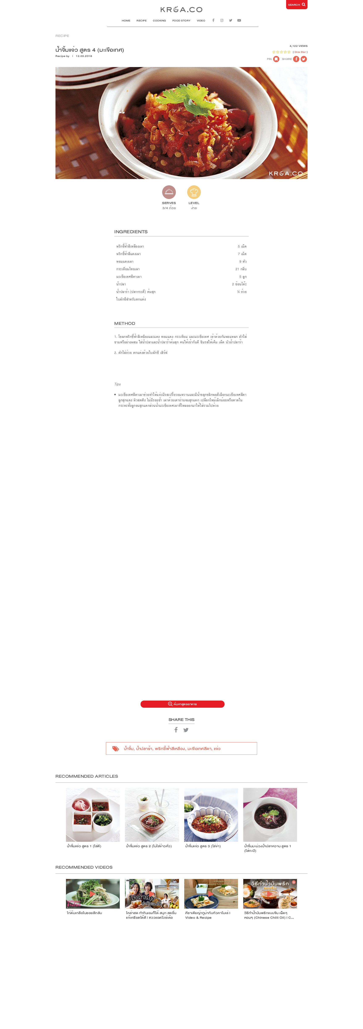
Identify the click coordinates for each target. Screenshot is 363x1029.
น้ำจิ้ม (129, 748)
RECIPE (142, 20)
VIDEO (201, 20)
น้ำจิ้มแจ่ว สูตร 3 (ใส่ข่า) (203, 846)
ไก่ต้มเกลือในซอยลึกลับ (84, 913)
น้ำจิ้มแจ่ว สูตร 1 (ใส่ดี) (84, 846)
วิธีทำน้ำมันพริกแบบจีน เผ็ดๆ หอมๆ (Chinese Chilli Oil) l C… (269, 915)
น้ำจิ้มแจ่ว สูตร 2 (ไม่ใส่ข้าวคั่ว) (149, 846)
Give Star (300, 52)
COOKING (159, 20)
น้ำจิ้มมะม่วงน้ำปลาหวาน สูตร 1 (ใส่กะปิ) (268, 848)
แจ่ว (217, 748)
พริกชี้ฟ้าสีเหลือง (170, 748)
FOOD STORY (181, 20)
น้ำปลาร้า (144, 748)
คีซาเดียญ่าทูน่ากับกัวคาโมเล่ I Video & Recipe (207, 915)
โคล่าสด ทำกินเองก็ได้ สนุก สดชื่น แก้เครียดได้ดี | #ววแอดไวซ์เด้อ (151, 915)
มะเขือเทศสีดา (200, 748)
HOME (126, 20)
